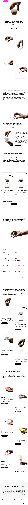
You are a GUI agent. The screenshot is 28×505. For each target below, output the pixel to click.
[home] (1, 1)
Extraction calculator (22, 503)
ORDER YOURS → (14, 28)
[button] (27, 1)
